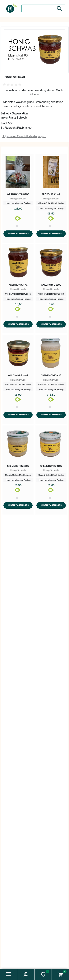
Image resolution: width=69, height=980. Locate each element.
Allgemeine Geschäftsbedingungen (24, 136)
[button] (8, 974)
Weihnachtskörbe (18, 194)
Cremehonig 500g (18, 466)
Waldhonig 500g (51, 285)
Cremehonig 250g (51, 466)
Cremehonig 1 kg (51, 375)
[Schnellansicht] (18, 173)
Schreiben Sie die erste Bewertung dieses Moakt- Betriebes (34, 91)
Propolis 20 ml (51, 194)
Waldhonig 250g (18, 375)
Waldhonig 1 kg (18, 285)
